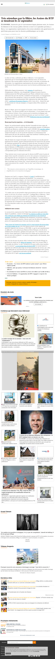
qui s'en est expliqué (25, 253)
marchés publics (45, 129)
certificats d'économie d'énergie (18, 101)
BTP (26, 37)
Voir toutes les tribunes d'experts (27, 572)
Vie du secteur (33, 37)
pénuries (30, 90)
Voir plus (27, 539)
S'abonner (27, 541)
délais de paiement (26, 242)
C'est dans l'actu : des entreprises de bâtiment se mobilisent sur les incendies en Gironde (18, 351)
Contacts (3, 646)
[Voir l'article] (52, 352)
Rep (18, 145)
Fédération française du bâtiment (39, 117)
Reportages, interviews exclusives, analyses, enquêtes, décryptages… (22, 283)
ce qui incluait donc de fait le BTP (25, 246)
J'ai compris (8, 653)
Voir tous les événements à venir (27, 635)
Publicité (3, 649)
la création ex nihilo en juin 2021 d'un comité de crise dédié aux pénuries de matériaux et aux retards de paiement (26, 215)
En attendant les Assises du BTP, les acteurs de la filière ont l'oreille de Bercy (28, 271)
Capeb (32, 176)
